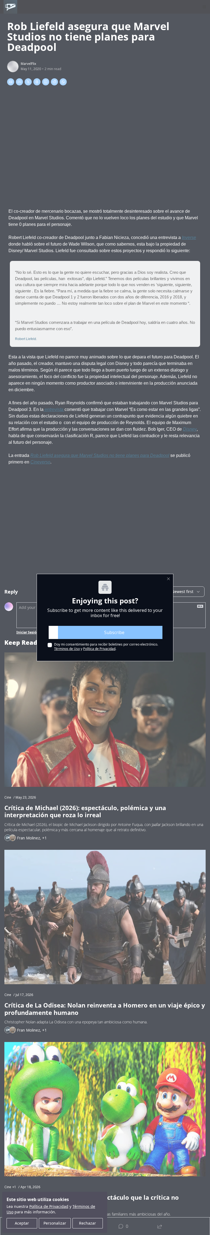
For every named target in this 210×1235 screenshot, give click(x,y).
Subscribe (114, 632)
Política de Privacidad (99, 648)
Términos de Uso (67, 648)
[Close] (168, 579)
